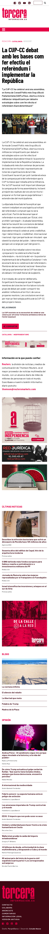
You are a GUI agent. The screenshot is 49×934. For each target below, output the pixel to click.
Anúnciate (7, 910)
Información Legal (12, 916)
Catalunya (17, 41)
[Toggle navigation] (3, 29)
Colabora (7, 907)
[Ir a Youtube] (24, 2)
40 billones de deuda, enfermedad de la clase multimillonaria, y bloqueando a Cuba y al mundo (24, 848)
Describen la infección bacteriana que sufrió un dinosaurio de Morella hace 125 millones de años (24, 540)
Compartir (11, 326)
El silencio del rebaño (12, 692)
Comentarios (9, 913)
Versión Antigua (11, 919)
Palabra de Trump (10, 704)
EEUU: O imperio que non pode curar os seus (22, 816)
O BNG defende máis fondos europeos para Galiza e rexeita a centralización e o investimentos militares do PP (22, 564)
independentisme (21, 334)
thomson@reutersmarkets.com (19, 389)
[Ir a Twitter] (19, 2)
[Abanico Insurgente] (24, 482)
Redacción (6, 41)
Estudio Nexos (35, 929)
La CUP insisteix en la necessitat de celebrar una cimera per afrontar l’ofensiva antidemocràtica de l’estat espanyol (24, 314)
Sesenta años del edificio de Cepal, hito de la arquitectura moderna (23, 551)
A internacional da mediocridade (17, 785)
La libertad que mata (12, 698)
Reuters (6, 364)
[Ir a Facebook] (15, 2)
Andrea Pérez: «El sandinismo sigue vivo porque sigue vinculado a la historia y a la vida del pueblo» (24, 755)
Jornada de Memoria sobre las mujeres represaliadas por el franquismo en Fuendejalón (24, 576)
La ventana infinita (11, 687)
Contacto (7, 905)
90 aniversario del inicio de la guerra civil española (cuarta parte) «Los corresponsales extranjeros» (23, 860)
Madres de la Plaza (10, 709)
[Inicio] (14, 13)
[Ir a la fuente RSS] (29, 2)
